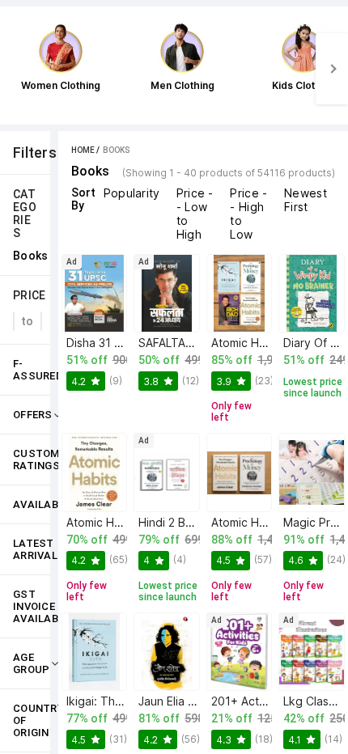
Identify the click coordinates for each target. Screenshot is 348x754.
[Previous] (16, 68)
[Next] (332, 68)
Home (83, 150)
